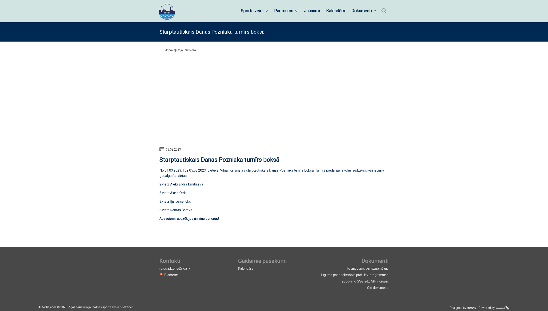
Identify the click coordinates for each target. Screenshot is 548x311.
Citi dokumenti (378, 288)
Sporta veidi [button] (253, 10)
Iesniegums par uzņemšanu (368, 268)
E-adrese (170, 275)
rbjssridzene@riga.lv (174, 268)
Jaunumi (312, 10)
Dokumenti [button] (362, 10)
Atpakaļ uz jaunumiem (180, 50)
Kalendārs (335, 10)
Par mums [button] (284, 10)
